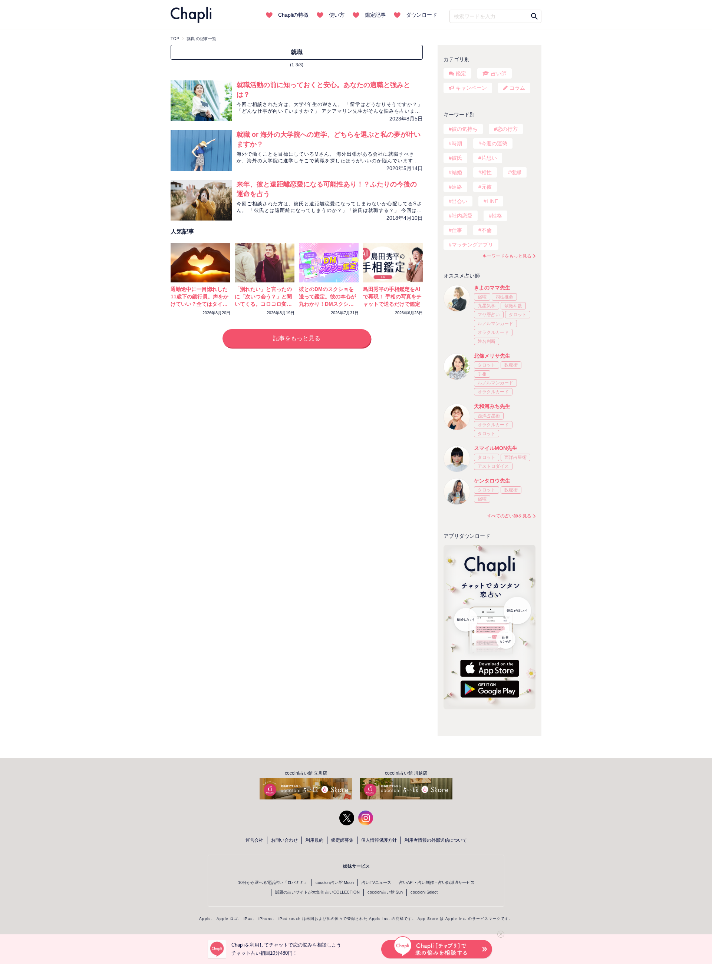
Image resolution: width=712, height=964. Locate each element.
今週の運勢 (494, 143)
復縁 (516, 172)
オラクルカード (493, 332)
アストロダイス (493, 466)
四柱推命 (504, 296)
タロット (518, 314)
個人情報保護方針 (379, 840)
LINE (492, 201)
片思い (489, 158)
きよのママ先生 (492, 288)
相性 (486, 172)
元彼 (486, 187)
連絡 (457, 187)
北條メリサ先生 (492, 356)
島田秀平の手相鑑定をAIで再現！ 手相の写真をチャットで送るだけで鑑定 (392, 296)
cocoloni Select (424, 892)
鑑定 (461, 73)
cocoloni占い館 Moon (335, 882)
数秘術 (511, 365)
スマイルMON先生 (495, 448)
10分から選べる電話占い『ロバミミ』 (273, 882)
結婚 (457, 172)
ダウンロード (421, 15)
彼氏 (457, 158)
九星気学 (486, 305)
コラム (517, 88)
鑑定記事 (375, 15)
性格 (497, 216)
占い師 (499, 73)
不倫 (486, 230)
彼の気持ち (465, 129)
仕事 (457, 230)
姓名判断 (486, 341)
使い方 (337, 15)
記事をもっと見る (296, 338)
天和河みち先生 (492, 406)
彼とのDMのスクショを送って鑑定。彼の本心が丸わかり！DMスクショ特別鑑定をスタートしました (327, 304)
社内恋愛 (462, 216)
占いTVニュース (376, 882)
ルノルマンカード (495, 323)
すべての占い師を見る (509, 516)
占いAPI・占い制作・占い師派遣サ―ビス (437, 882)
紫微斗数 (513, 305)
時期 (457, 143)
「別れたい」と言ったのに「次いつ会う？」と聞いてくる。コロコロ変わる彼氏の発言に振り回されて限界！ (263, 304)
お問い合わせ (284, 840)
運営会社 (254, 840)
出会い (459, 201)
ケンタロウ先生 (492, 481)
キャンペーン (471, 88)
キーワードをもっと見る (506, 256)
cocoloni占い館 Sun (385, 892)
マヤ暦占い (489, 314)
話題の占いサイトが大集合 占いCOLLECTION (317, 892)
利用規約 (314, 840)
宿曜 (482, 296)
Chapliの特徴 (293, 15)
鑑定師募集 (342, 840)
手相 (482, 374)
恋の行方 (507, 129)
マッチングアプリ (472, 245)
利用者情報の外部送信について (436, 840)
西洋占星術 (489, 415)
